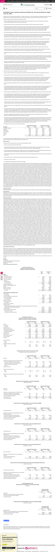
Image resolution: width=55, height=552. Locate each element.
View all (53, 1)
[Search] (45, 8)
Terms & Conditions (28, 551)
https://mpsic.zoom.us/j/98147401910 (23, 193)
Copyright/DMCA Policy (35, 551)
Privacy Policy (42, 551)
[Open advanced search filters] (47, 8)
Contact (46, 551)
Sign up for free (9, 547)
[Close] (15, 534)
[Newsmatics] (2, 279)
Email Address (4, 544)
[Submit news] (2, 273)
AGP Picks (2, 1)
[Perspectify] (2, 275)
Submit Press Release (21, 551)
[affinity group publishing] (2, 277)
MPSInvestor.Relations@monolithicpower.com (10, 264)
